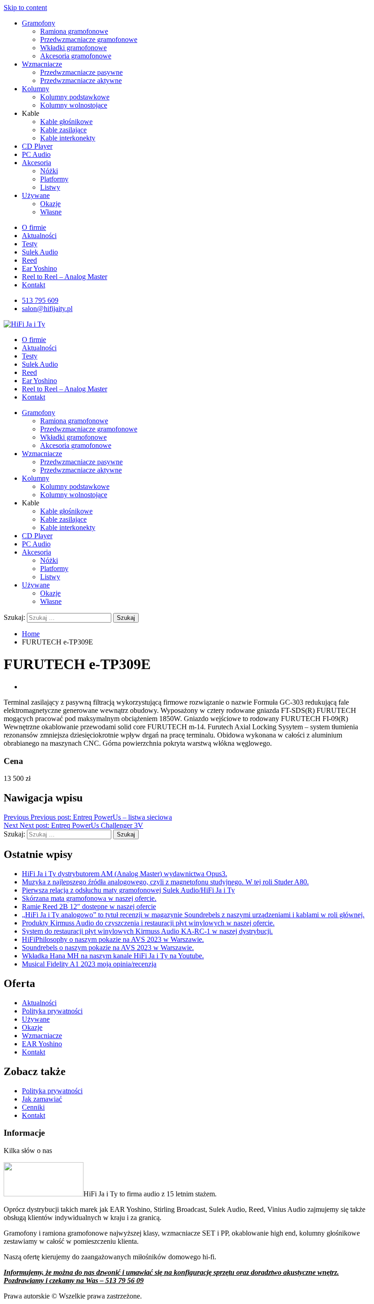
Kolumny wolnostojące (73, 105)
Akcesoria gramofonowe (75, 56)
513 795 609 (40, 300)
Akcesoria (36, 162)
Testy (29, 244)
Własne (51, 212)
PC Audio (36, 154)
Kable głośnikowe (66, 121)
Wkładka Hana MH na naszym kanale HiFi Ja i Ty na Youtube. (113, 956)
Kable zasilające (63, 130)
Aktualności (39, 235)
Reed (29, 260)
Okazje (50, 204)
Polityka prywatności (52, 1011)
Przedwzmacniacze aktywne (81, 80)
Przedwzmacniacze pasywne (81, 72)
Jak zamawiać (42, 1099)
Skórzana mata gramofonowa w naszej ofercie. (89, 898)
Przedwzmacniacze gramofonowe (88, 39)
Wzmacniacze (42, 64)
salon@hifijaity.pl (47, 308)
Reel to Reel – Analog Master (64, 277)
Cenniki (33, 1107)
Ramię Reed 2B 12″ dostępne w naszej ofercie (89, 906)
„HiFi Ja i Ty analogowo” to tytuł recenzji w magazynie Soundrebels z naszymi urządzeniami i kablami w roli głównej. (193, 915)
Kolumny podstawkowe (74, 97)
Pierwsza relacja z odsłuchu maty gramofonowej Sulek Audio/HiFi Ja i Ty (128, 890)
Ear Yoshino (39, 268)
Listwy (50, 187)
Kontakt (33, 285)
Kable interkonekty (67, 138)
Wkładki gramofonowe (73, 48)
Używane (36, 195)
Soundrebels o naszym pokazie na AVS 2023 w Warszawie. (108, 947)
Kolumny (35, 89)
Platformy (54, 179)
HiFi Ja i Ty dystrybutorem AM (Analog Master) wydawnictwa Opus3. (124, 874)
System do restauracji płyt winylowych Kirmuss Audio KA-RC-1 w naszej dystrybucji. (147, 931)
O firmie (34, 227)
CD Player (37, 146)
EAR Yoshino (42, 1044)
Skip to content (25, 7)
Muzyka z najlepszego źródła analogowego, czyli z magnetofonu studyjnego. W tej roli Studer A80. (165, 882)
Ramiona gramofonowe (74, 31)
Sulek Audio (40, 252)
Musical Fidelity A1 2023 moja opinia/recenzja (89, 964)
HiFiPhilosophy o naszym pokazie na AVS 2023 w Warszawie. (113, 939)
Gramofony (38, 23)
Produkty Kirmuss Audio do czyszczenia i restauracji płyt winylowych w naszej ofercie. (148, 923)
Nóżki (49, 171)
